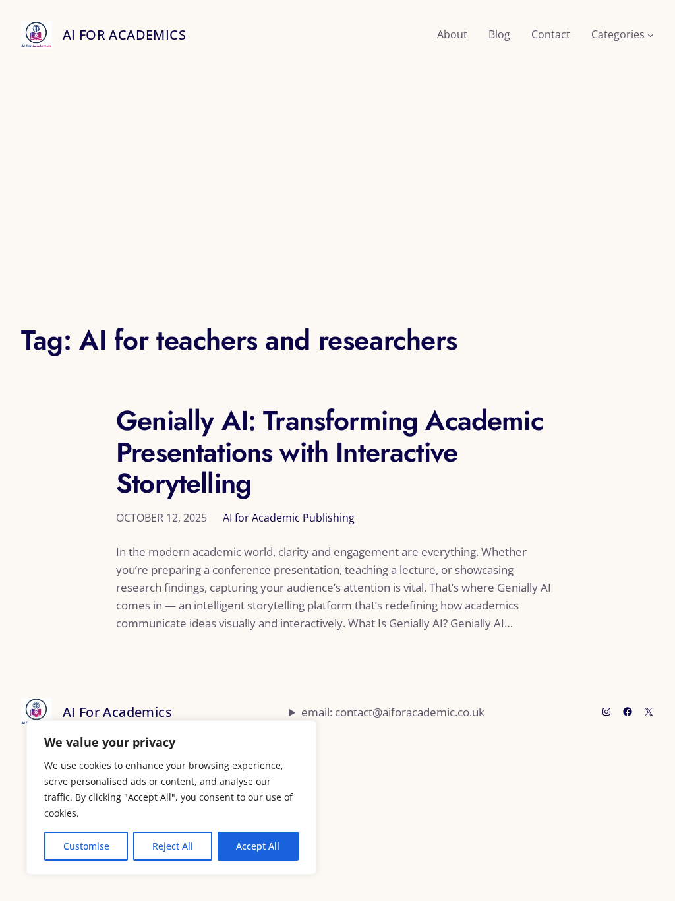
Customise (86, 846)
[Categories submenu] (650, 35)
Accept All (257, 846)
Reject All (172, 846)
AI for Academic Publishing (289, 518)
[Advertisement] (337, 183)
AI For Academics (124, 35)
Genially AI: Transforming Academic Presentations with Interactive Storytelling (329, 452)
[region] (171, 797)
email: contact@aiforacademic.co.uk (392, 712)
